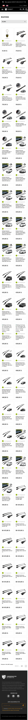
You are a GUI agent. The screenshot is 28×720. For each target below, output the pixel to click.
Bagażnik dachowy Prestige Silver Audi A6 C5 (21, 525)
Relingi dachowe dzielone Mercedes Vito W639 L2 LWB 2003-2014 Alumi (6, 498)
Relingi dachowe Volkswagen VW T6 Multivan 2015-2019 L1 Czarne (7, 313)
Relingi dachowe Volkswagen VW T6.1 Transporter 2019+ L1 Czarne (6, 286)
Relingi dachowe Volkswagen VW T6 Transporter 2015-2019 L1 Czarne (21, 286)
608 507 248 (15, 2)
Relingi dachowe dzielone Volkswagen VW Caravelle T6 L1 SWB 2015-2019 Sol (7, 232)
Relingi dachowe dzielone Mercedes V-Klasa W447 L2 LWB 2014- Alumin (7, 472)
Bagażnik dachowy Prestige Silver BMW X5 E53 (20, 602)
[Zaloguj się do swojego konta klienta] (23, 9)
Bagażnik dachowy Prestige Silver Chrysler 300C (20, 498)
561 (22, 666)
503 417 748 (23, 2)
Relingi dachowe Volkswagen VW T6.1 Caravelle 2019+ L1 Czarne (20, 337)
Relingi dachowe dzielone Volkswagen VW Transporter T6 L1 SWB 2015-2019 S (7, 206)
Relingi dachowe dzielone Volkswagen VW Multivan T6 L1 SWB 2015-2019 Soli (20, 206)
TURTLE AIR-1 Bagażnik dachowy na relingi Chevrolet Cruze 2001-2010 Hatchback (21, 71)
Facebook (8, 696)
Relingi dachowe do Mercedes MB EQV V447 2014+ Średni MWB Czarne (6, 391)
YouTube (13, 696)
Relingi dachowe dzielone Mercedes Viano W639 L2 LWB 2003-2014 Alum (20, 472)
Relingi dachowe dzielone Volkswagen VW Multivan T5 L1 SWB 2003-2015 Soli (7, 259)
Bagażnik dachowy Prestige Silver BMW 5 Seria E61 (21, 653)
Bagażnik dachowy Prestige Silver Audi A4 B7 (21, 551)
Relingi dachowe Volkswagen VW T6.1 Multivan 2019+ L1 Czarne (6, 337)
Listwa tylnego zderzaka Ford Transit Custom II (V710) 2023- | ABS (21, 98)
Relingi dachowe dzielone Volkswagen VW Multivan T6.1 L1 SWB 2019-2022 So (7, 179)
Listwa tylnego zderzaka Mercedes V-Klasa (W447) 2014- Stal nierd (7, 152)
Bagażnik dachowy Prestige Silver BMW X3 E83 (20, 628)
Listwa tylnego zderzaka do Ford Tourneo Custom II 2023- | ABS (6, 125)
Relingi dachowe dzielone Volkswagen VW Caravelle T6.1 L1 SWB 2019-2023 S (20, 179)
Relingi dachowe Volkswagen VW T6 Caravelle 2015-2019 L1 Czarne (21, 313)
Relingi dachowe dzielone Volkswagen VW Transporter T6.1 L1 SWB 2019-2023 (20, 152)
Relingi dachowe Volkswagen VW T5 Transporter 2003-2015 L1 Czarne (7, 364)
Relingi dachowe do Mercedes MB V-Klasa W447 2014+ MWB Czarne (20, 364)
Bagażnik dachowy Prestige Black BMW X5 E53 (6, 628)
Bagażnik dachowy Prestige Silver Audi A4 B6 (21, 576)
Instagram (18, 696)
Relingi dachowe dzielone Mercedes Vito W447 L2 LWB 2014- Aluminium (20, 445)
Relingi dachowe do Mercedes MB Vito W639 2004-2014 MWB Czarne (7, 418)
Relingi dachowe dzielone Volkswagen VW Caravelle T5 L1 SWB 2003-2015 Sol (20, 259)
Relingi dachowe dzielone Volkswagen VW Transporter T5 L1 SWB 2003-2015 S (20, 232)
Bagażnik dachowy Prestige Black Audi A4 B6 (7, 602)
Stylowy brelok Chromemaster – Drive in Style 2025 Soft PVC (7, 44)
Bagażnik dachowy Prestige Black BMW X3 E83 (6, 653)
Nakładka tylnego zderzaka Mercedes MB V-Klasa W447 (21, 125)
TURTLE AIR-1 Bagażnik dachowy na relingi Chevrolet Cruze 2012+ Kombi (21, 44)
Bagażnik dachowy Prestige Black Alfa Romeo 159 (6, 525)
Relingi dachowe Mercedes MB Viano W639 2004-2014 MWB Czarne (21, 391)
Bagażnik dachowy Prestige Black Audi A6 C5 (7, 551)
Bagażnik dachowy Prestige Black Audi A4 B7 (7, 576)
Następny (26, 666)
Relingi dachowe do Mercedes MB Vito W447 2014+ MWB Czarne (20, 418)
